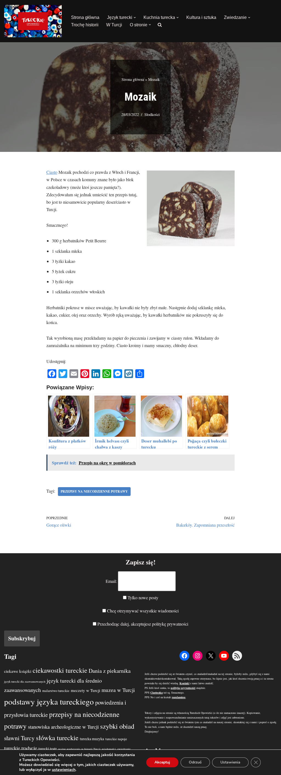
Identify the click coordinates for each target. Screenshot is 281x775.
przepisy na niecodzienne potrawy (94, 491)
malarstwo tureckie (55, 690)
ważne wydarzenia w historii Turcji (79, 749)
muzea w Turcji (118, 689)
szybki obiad (117, 726)
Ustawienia (230, 762)
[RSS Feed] (237, 656)
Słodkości (152, 114)
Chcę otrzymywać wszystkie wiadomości (142, 611)
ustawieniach (63, 769)
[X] (211, 656)
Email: (111, 581)
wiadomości (109, 749)
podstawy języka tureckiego (49, 701)
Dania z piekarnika (110, 670)
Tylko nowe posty (142, 597)
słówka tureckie (57, 737)
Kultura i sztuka (201, 17)
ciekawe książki (17, 671)
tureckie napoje (116, 739)
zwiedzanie (124, 749)
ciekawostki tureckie (60, 670)
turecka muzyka (92, 738)
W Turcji (114, 24)
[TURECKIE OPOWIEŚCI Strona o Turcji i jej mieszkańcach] (33, 21)
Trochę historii (85, 24)
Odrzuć (195, 762)
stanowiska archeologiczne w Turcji (63, 726)
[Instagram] (198, 656)
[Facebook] (184, 656)
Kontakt (184, 683)
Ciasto (51, 172)
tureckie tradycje (20, 748)
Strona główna (85, 17)
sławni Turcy (19, 738)
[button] (135, 17)
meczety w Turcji (85, 690)
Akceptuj (162, 762)
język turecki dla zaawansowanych (24, 681)
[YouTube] (224, 656)
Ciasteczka (156, 692)
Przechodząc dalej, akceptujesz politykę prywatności (142, 624)
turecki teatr (47, 748)
